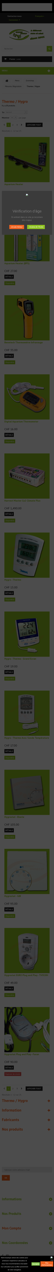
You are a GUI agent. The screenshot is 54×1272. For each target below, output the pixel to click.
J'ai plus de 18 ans (36, 227)
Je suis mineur (16, 227)
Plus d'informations (47, 1264)
